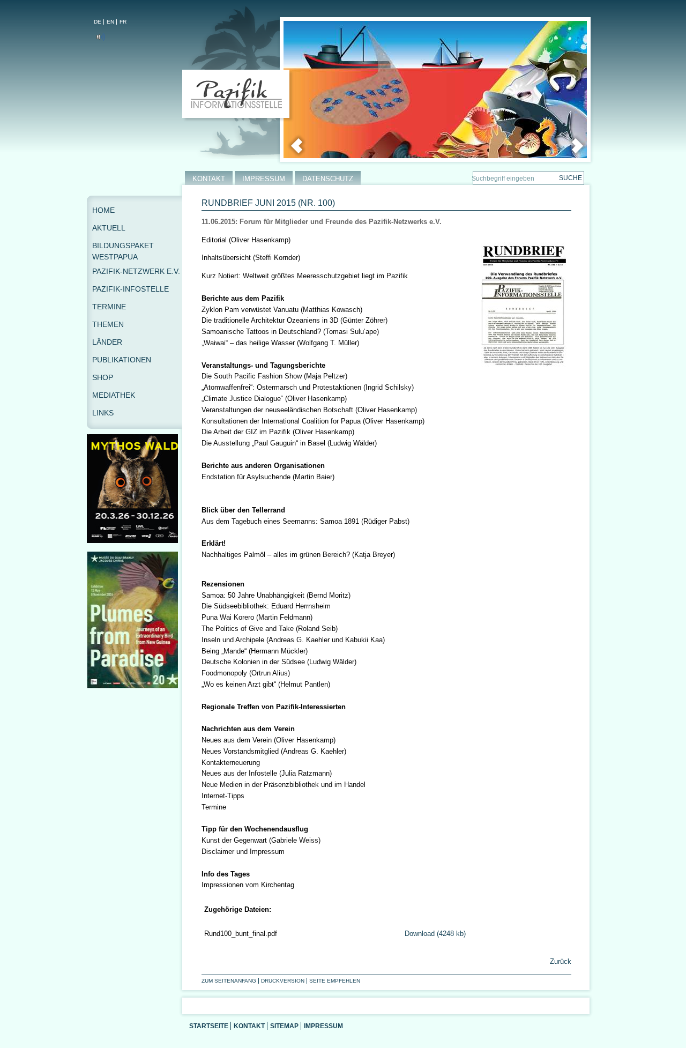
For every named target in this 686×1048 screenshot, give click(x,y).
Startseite (208, 1025)
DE (97, 22)
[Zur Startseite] (238, 96)
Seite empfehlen (334, 981)
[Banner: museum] (134, 686)
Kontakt (249, 1025)
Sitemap (284, 1025)
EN (110, 22)
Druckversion (282, 981)
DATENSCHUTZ (327, 179)
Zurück (559, 961)
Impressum (323, 1025)
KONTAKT (208, 179)
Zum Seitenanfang (229, 981)
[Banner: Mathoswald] (134, 541)
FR (123, 22)
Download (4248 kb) (435, 934)
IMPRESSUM (263, 179)
